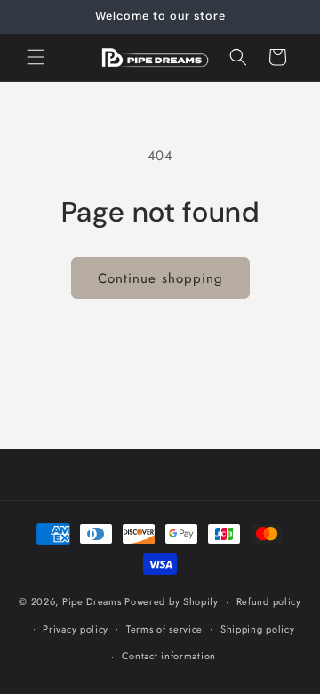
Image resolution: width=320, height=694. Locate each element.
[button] (35, 57)
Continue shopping (160, 278)
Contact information (169, 656)
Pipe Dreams (92, 601)
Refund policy (268, 601)
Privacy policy (75, 629)
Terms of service (164, 629)
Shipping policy (257, 629)
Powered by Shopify (171, 601)
